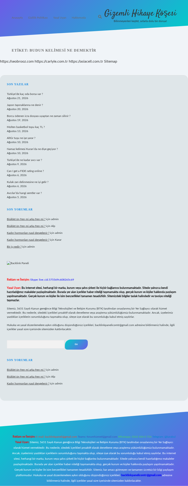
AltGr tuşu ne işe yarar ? (21, 138)
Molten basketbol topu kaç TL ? (26, 127)
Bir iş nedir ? (14, 246)
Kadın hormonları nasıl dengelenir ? (28, 233)
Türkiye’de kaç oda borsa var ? (25, 94)
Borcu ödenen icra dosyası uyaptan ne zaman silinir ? (38, 116)
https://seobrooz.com (17, 61)
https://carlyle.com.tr (51, 61)
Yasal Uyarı (59, 17)
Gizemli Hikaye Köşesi (140, 13)
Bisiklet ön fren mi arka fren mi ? (26, 219)
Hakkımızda (79, 17)
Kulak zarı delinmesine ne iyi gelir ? (27, 182)
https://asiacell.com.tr (86, 61)
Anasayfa (17, 17)
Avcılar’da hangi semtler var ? (24, 193)
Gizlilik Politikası (38, 17)
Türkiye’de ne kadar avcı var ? (24, 160)
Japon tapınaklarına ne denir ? (25, 105)
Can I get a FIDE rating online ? (25, 171)
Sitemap (110, 61)
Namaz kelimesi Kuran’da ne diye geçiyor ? (32, 149)
